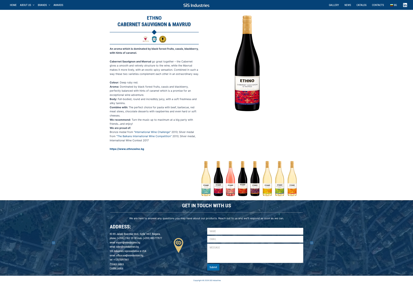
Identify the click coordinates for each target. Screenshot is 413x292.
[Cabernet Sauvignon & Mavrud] (206, 178)
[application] (32, 5)
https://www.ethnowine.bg (127, 149)
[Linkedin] (405, 5)
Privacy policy (117, 264)
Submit (213, 267)
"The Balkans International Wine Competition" (144, 136)
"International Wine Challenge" (152, 132)
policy (120, 268)
